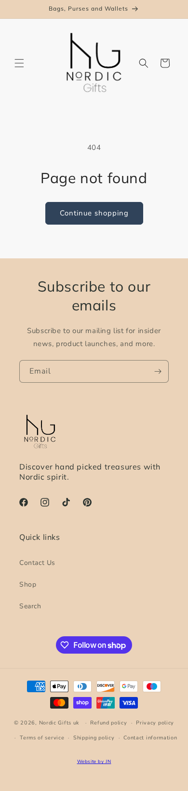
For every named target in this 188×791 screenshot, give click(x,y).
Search (30, 606)
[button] (19, 63)
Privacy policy (155, 722)
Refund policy (108, 722)
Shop (27, 584)
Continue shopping (94, 213)
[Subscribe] (157, 371)
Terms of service (42, 737)
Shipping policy (94, 737)
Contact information (150, 737)
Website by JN (94, 761)
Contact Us (37, 562)
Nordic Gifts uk (59, 722)
